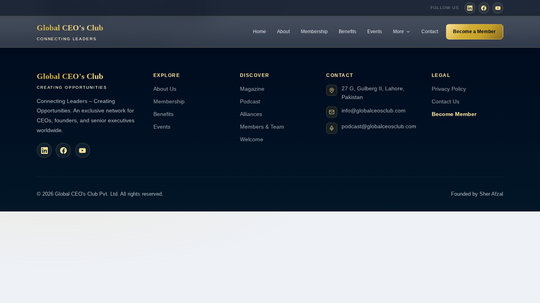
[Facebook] (483, 7)
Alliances (251, 114)
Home (259, 31)
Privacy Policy (449, 89)
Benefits (347, 31)
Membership (314, 31)
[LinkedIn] (470, 7)
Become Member (454, 114)
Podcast (250, 101)
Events (374, 31)
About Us (164, 89)
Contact (429, 31)
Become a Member (474, 31)
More (398, 31)
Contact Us (445, 101)
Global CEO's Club (70, 32)
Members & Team (262, 126)
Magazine (252, 89)
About (283, 31)
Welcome (251, 139)
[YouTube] (497, 7)
